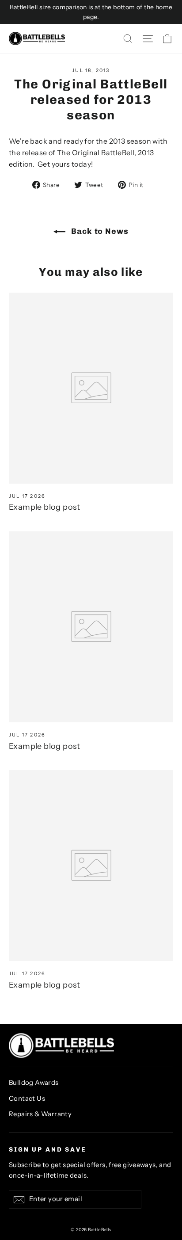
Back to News (99, 231)
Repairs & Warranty (40, 1114)
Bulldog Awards (34, 1083)
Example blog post (44, 507)
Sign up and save (48, 1149)
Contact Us (27, 1099)
